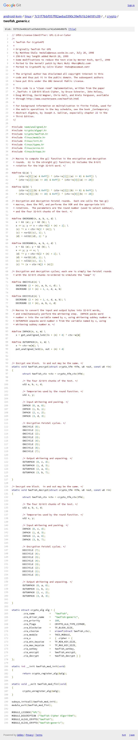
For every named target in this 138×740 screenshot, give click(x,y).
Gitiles (20, 734)
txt (124, 734)
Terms (38, 734)
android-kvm (12, 16)
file (72, 29)
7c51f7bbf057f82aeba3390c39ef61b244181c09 (67, 16)
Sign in (131, 5)
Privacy (29, 734)
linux (28, 16)
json (132, 734)
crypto (111, 16)
